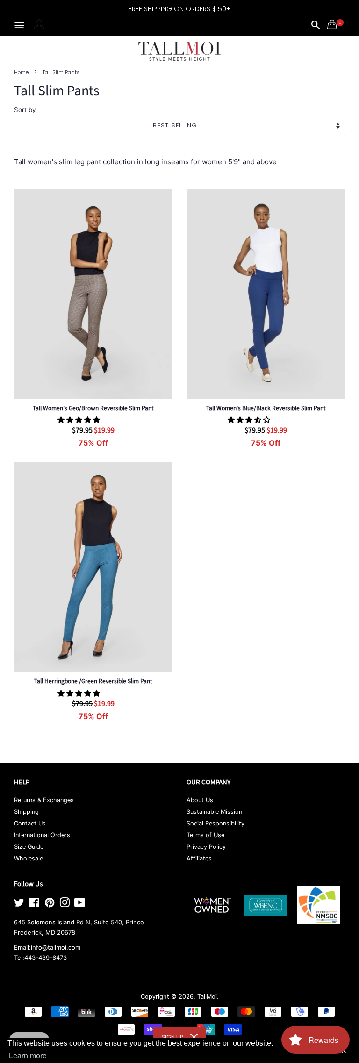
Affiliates (199, 858)
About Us (200, 800)
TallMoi (207, 996)
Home (21, 72)
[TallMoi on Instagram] (64, 904)
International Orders (42, 835)
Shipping (26, 811)
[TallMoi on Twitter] (19, 904)
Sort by (25, 109)
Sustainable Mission (214, 811)
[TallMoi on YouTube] (79, 904)
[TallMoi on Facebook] (34, 904)
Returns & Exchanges (44, 800)
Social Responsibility (215, 823)
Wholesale (28, 858)
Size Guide (28, 846)
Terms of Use (205, 835)
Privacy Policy (206, 846)
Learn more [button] (28, 1056)
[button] (79, 419)
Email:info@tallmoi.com (47, 947)
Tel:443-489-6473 (40, 957)
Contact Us (30, 823)
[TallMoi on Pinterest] (49, 904)
